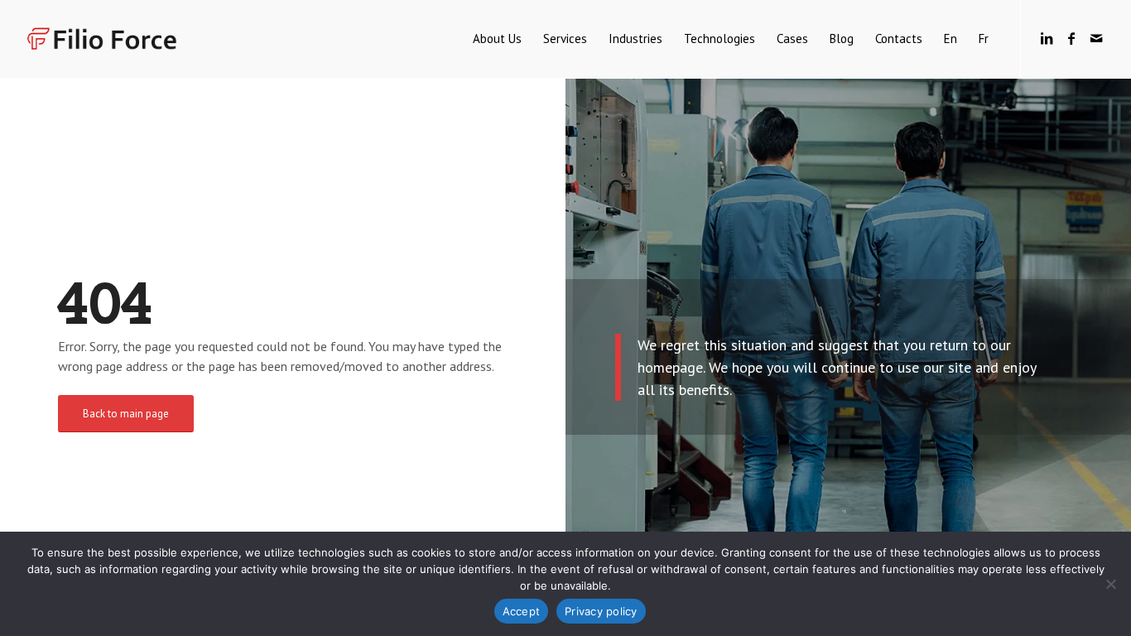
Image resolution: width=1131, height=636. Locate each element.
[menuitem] (497, 39)
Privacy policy (601, 611)
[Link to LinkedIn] (1046, 38)
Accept (522, 611)
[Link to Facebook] (1071, 38)
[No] (1110, 584)
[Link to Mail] (1096, 38)
